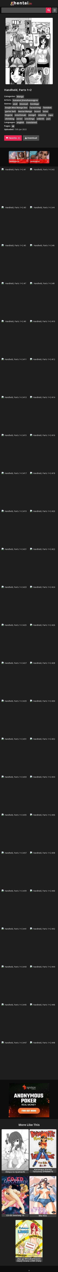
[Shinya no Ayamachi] (15, 1149)
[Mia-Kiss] (43, 1195)
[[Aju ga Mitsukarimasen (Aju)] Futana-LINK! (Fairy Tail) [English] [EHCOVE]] (29, 1238)
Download (32, 138)
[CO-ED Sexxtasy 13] (15, 1195)
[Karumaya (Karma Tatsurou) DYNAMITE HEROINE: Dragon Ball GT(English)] (43, 1148)
